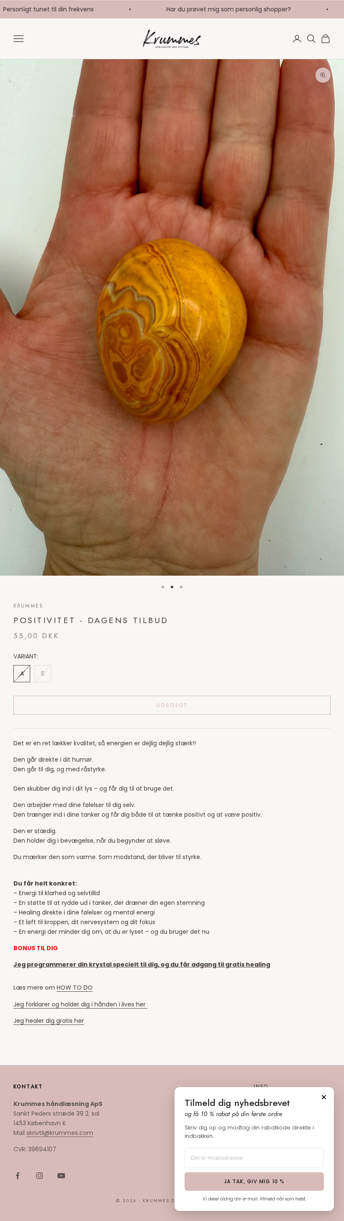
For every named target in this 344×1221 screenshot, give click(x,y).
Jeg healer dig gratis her (48, 1021)
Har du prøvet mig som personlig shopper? (213, 9)
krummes (28, 606)
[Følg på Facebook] (17, 1175)
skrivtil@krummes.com (59, 1133)
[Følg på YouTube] (61, 1175)
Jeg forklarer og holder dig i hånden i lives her (80, 1004)
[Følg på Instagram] (39, 1175)
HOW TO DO (75, 987)
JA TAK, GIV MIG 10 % (254, 1181)
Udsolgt (172, 705)
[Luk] (324, 1097)
